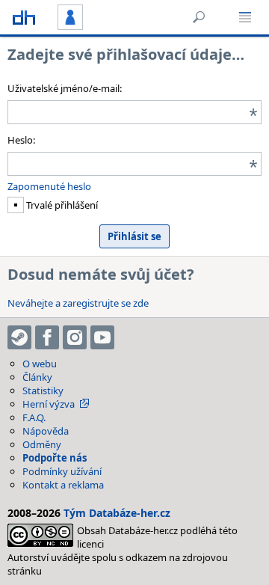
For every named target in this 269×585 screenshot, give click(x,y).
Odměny (41, 444)
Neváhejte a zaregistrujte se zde (78, 303)
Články (37, 377)
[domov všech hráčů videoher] (23, 17)
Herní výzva (48, 404)
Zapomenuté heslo (49, 186)
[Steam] (19, 337)
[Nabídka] (245, 17)
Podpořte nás (54, 458)
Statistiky (43, 390)
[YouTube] (102, 337)
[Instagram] (75, 337)
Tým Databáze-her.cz (117, 513)
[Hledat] (198, 17)
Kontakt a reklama (63, 484)
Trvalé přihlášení (61, 205)
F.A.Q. (34, 417)
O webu (39, 363)
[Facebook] (47, 337)
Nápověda (45, 431)
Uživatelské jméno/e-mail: (64, 88)
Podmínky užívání (62, 471)
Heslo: (21, 140)
